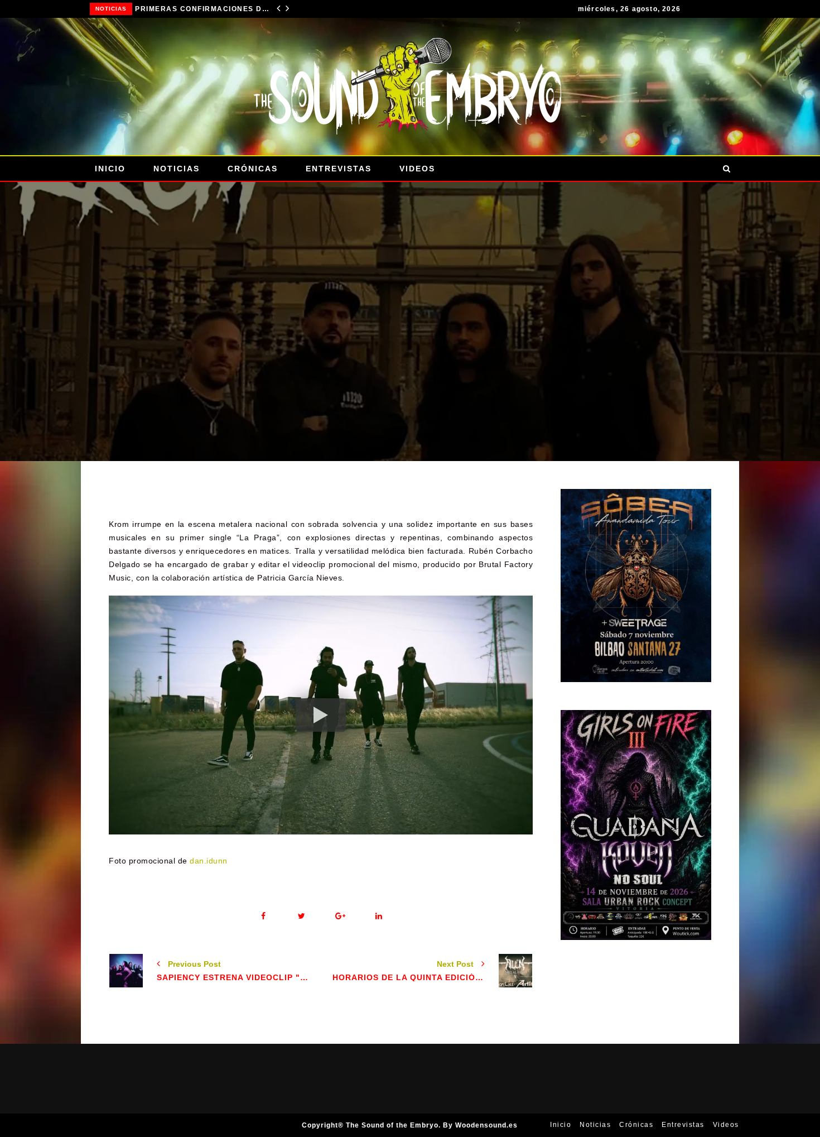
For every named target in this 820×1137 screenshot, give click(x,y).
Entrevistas (339, 168)
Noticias (112, 9)
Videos (417, 168)
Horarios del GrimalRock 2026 (203, 9)
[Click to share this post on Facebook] (263, 916)
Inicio (110, 168)
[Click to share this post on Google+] (340, 916)
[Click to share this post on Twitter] (301, 916)
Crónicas (253, 168)
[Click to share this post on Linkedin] (378, 916)
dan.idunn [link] (209, 860)
